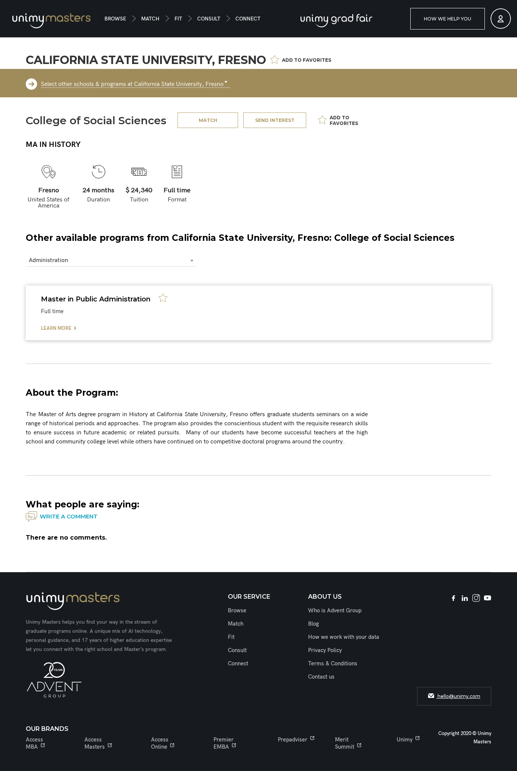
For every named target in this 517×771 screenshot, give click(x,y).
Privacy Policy (325, 650)
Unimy (405, 739)
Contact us (321, 676)
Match (150, 19)
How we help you (447, 19)
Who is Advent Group (334, 610)
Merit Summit (344, 743)
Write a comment (69, 516)
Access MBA (34, 743)
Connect (247, 19)
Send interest (274, 120)
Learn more (56, 328)
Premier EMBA (223, 743)
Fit (178, 19)
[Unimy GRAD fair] (336, 20)
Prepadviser (292, 739)
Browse (115, 19)
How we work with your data (343, 637)
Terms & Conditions (332, 663)
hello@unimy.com (458, 696)
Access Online (159, 743)
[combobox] (135, 82)
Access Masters (94, 743)
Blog (313, 623)
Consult (208, 19)
